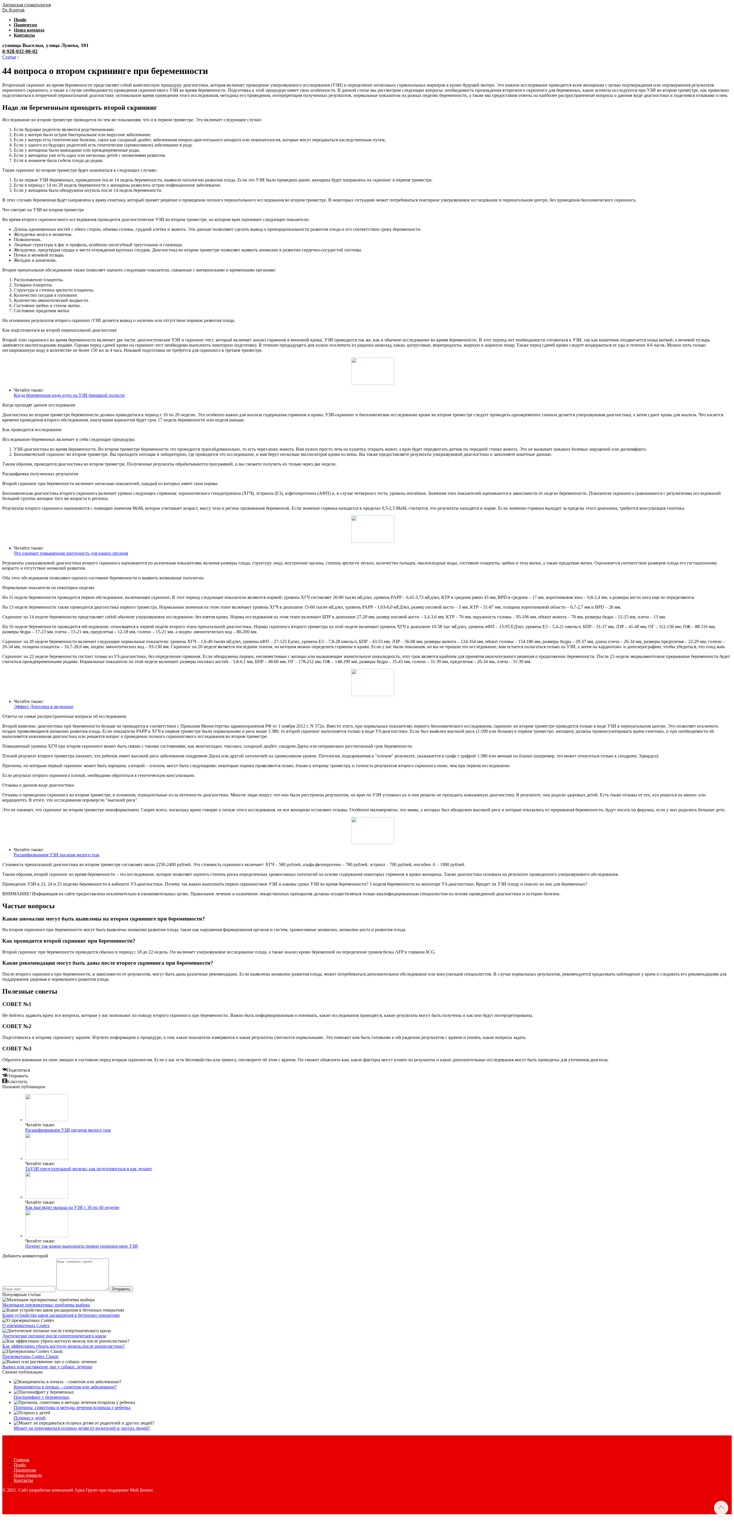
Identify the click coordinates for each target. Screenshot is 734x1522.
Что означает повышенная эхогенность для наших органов (71, 553)
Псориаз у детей (30, 1417)
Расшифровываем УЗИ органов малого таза (56, 854)
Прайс (20, 19)
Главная (21, 1459)
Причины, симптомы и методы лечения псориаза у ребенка (72, 1407)
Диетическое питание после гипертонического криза (54, 1335)
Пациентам (25, 24)
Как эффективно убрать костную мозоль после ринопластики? (63, 1346)
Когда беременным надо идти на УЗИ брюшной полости (69, 395)
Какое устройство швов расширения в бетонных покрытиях (61, 1315)
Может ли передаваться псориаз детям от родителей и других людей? (82, 1428)
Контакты (24, 35)
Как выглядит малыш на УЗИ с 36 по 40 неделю (72, 1207)
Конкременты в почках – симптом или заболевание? (65, 1386)
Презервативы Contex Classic (30, 1356)
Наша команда (29, 30)
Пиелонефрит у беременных (41, 1397)
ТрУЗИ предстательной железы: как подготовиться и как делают (88, 1168)
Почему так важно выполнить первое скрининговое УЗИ (81, 1246)
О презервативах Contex (26, 1325)
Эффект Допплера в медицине (43, 706)
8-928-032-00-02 (20, 51)
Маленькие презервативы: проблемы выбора (46, 1304)
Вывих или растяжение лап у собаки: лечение (47, 1366)
